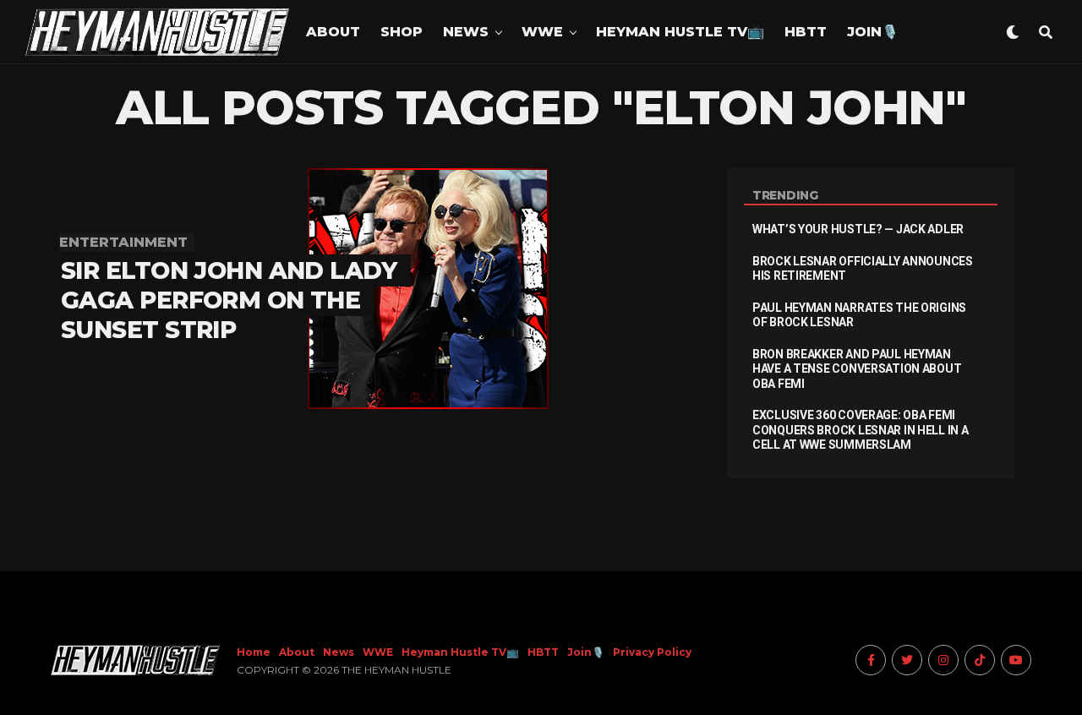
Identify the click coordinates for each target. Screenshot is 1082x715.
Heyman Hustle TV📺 (680, 32)
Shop (401, 32)
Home (253, 652)
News (466, 32)
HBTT (805, 32)
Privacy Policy (652, 652)
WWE (542, 32)
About (333, 32)
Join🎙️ (873, 32)
